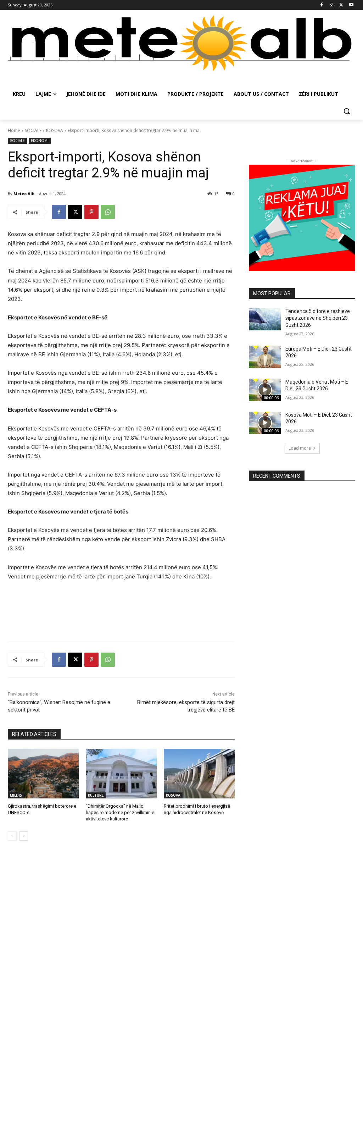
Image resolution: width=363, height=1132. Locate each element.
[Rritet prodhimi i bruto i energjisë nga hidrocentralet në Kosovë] (199, 773)
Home (14, 130)
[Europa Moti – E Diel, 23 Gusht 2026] (265, 357)
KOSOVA (54, 130)
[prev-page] (12, 836)
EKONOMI (40, 140)
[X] (341, 5)
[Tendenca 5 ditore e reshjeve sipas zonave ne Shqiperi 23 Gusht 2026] (265, 319)
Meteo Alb (23, 193)
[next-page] (23, 836)
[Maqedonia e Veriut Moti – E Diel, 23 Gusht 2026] (265, 390)
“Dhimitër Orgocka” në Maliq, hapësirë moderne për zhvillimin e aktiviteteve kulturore (120, 812)
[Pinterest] (91, 212)
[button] (346, 111)
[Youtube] (351, 5)
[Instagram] (332, 5)
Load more (300, 448)
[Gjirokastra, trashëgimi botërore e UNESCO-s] (43, 773)
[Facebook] (322, 5)
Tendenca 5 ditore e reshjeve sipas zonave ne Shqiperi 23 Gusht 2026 (317, 318)
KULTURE (96, 795)
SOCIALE (33, 130)
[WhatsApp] (108, 212)
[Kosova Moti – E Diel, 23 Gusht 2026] (265, 423)
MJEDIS (16, 795)
